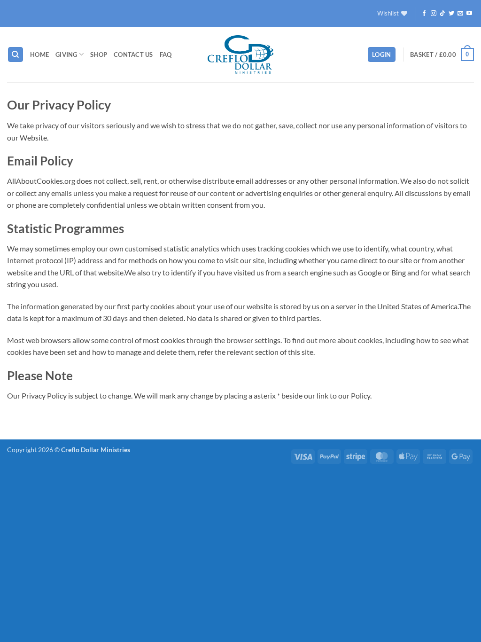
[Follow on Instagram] (433, 13)
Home (39, 54)
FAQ (166, 54)
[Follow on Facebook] (424, 13)
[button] (382, 55)
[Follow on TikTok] (442, 13)
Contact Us (133, 54)
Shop (98, 54)
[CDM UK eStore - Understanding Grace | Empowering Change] (240, 54)
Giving (66, 54)
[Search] (15, 55)
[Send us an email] (460, 13)
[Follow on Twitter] (451, 13)
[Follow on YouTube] (469, 13)
